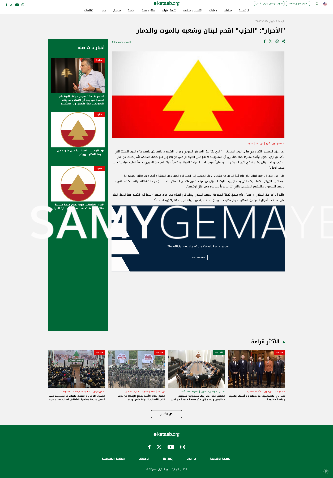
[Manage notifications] (325, 471)
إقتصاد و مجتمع (192, 10)
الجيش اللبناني (132, 391)
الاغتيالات (65, 391)
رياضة (131, 10)
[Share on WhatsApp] (277, 42)
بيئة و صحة (148, 10)
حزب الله (259, 143)
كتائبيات (88, 10)
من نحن (191, 459)
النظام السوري (148, 391)
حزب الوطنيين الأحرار (275, 143)
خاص (103, 10)
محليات (228, 10)
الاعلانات (144, 459)
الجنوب (250, 143)
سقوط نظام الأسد (189, 391)
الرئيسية (244, 10)
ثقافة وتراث (169, 10)
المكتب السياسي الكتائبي (213, 391)
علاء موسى (280, 391)
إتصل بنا (168, 459)
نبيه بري (268, 391)
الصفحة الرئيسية (220, 459)
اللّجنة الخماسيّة (254, 391)
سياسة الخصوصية (113, 459)
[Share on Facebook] (265, 42)
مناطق (117, 10)
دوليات (213, 10)
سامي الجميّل (99, 391)
